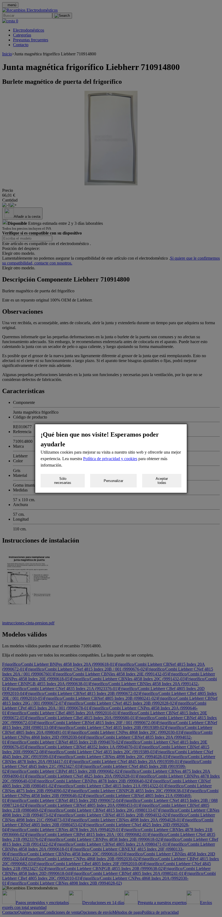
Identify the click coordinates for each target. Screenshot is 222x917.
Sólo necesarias (62, 481)
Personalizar (113, 481)
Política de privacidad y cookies (110, 458)
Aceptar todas (162, 481)
